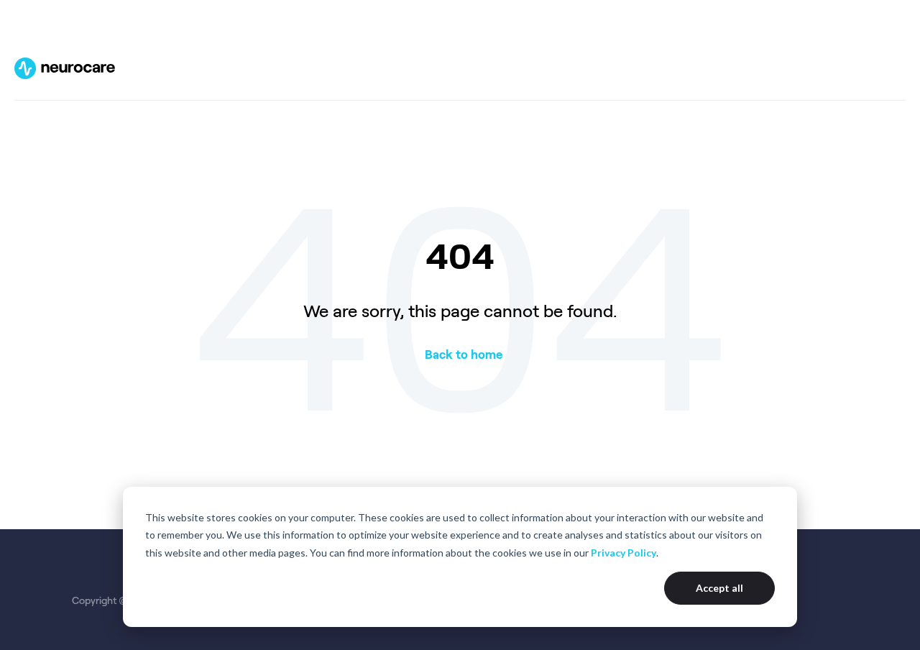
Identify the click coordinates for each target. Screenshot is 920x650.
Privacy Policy (623, 552)
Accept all (719, 588)
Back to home (463, 354)
